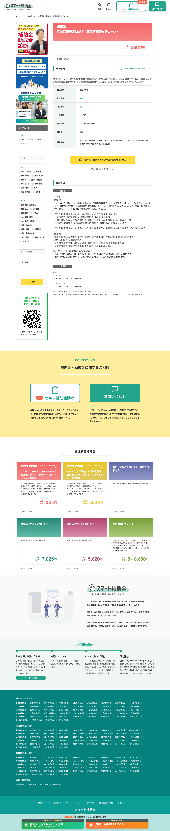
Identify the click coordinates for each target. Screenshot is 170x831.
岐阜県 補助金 (49, 710)
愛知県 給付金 (78, 764)
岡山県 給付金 (93, 767)
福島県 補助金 (106, 703)
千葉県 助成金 (49, 733)
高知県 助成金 (49, 744)
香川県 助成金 (21, 744)
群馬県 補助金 (21, 706)
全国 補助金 (50, 720)
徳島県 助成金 (136, 740)
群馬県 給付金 (21, 761)
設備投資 (24, 213)
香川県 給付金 (21, 771)
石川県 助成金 (122, 733)
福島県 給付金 (106, 757)
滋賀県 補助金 (106, 710)
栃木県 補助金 (134, 703)
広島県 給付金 (108, 767)
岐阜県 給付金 (49, 764)
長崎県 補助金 (92, 716)
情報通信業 (25, 175)
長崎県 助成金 (92, 744)
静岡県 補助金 (63, 710)
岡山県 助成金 (93, 740)
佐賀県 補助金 (78, 716)
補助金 (30, 511)
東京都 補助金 (63, 706)
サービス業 (25, 184)
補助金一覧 (31, 16)
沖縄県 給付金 (37, 774)
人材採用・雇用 (27, 217)
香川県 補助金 (21, 716)
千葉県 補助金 (49, 706)
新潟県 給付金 (93, 761)
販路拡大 (24, 209)
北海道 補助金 (21, 703)
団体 (31, 139)
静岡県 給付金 (63, 764)
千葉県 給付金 (49, 761)
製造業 (38, 171)
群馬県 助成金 (21, 733)
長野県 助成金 (35, 737)
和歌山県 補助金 (50, 713)
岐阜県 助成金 (49, 737)
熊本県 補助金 (106, 716)
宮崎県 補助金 (134, 716)
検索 (33, 281)
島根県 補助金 (79, 713)
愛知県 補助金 (78, 710)
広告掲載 (90, 803)
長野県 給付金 (35, 764)
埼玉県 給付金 (35, 761)
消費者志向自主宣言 (106, 803)
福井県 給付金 (136, 761)
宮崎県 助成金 (134, 744)
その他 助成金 (63, 747)
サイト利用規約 (55, 803)
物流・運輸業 (26, 171)
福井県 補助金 (136, 706)
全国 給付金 (50, 774)
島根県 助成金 (79, 740)
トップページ (20, 16)
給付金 (122, 511)
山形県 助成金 (92, 730)
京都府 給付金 (120, 764)
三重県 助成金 (92, 737)
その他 (23, 143)
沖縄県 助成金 (37, 747)
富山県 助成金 (108, 733)
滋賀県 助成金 (106, 737)
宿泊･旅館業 (25, 192)
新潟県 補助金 (93, 706)
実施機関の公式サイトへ (101, 169)
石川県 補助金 (122, 706)
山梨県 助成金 (21, 737)
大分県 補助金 (120, 716)
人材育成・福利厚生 (28, 221)
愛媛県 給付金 (35, 771)
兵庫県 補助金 (21, 713)
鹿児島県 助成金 (22, 747)
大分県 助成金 (120, 744)
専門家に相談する (105, 159)
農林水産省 (57, 784)
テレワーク (25, 241)
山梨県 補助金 (21, 710)
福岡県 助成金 (63, 744)
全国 (60, 59)
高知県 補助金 (49, 716)
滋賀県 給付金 (106, 764)
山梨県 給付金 (21, 764)
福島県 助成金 (106, 730)
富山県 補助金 (108, 706)
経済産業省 (20, 784)
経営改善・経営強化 (28, 205)
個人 (39, 139)
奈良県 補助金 (35, 713)
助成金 (66, 59)
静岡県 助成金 (63, 737)
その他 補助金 (63, 720)
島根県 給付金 (79, 767)
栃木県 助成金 (134, 730)
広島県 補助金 (108, 713)
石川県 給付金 (122, 761)
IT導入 (35, 213)
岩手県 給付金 (49, 757)
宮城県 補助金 (63, 703)
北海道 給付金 (21, 757)
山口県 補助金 (122, 713)
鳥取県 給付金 (65, 767)
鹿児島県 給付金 (22, 774)
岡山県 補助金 (93, 713)
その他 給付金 (63, 774)
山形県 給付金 (92, 757)
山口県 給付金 (122, 767)
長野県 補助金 (35, 710)
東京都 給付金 (63, 761)
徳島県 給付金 (136, 767)
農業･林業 (25, 188)
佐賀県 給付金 (78, 771)
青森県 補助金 (35, 703)
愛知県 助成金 (78, 737)
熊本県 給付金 (106, 771)
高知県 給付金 (49, 771)
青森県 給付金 (35, 757)
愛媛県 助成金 (35, 744)
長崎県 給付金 (92, 771)
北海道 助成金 (21, 730)
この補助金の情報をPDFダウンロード (136, 69)
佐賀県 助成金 (78, 744)
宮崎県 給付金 (134, 771)
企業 (23, 139)
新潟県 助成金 (93, 733)
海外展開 (36, 209)
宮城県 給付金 (63, 757)
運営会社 (41, 803)
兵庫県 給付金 (21, 767)
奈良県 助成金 (35, 740)
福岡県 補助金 (63, 716)
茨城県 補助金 (120, 703)
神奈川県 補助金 (78, 706)
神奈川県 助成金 (78, 733)
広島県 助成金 (108, 740)
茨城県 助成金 (120, 730)
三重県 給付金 (92, 764)
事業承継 (38, 229)
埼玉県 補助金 (35, 706)
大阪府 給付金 (134, 764)
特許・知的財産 (27, 225)
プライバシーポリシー (74, 803)
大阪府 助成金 (134, 737)
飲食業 (23, 180)
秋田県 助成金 (78, 730)
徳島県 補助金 (136, 713)
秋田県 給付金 (78, 757)
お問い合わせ (123, 803)
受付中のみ (25, 262)
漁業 (35, 188)
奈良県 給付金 (35, 767)
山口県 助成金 (122, 740)
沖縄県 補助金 (37, 720)
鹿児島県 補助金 (22, 720)
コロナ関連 (25, 237)
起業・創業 (25, 229)
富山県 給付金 (108, 761)
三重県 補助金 (92, 710)
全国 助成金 (50, 747)
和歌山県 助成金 (50, 740)
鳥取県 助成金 (65, 740)
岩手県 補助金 (49, 703)
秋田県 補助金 (78, 703)
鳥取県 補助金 (65, 713)
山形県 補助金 (92, 703)
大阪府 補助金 (134, 710)
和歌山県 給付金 (50, 767)
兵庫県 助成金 (21, 740)
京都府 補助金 (120, 710)
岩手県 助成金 (49, 730)
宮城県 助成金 (63, 730)
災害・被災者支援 (27, 233)
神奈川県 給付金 (78, 761)
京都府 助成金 (120, 737)
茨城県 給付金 (120, 757)
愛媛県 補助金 (35, 716)
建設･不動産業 (36, 180)
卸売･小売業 (39, 175)
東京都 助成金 (63, 733)
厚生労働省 (44, 784)
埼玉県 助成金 (35, 733)
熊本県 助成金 (106, 744)
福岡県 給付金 (63, 771)
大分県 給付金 (120, 771)
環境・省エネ (39, 237)
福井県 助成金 (136, 733)
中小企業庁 (32, 784)
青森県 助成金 (35, 730)
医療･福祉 (38, 184)
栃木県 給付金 (134, 757)
